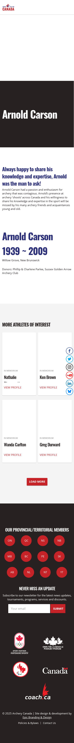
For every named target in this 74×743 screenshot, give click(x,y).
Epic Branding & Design (37, 717)
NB (59, 540)
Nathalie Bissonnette (13, 380)
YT (61, 572)
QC (26, 540)
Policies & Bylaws (28, 723)
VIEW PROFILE (12, 387)
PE (42, 556)
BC (26, 556)
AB (12, 572)
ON (10, 540)
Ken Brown (48, 377)
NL (29, 572)
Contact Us (49, 723)
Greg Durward (50, 444)
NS (43, 540)
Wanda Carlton (15, 444)
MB (10, 556)
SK (59, 556)
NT (45, 572)
